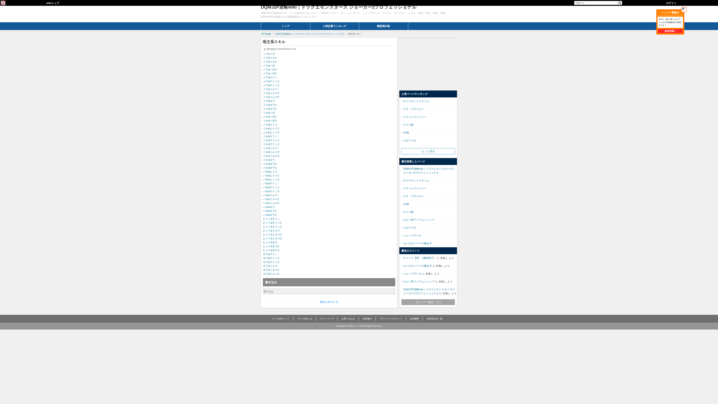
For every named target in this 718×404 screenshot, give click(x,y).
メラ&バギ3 (270, 73)
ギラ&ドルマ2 (271, 269)
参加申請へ (670, 31)
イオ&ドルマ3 (271, 155)
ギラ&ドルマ (270, 265)
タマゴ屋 (408, 124)
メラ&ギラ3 (270, 108)
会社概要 (414, 318)
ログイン (671, 2)
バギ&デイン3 (271, 191)
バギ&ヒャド (270, 171)
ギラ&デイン (270, 254)
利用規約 (367, 318)
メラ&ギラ (269, 101)
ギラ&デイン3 (271, 262)
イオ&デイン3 (271, 144)
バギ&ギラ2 (270, 210)
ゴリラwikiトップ (280, 318)
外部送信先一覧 (434, 318)
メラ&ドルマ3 (271, 97)
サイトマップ (327, 318)
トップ (285, 26)
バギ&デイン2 (271, 187)
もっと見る (428, 151)
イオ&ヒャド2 (271, 128)
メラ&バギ (269, 65)
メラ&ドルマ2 (271, 93)
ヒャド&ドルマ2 (272, 234)
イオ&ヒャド (270, 124)
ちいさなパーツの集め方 (417, 243)
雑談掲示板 (383, 26)
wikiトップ (52, 2)
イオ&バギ (269, 112)
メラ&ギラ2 (270, 104)
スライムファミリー (415, 116)
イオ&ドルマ (270, 148)
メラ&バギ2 (270, 69)
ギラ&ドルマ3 (271, 273)
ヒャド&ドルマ (271, 230)
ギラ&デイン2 (271, 258)
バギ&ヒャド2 (271, 175)
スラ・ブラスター (413, 109)
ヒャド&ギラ (270, 242)
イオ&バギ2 (270, 116)
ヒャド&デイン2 (272, 222)
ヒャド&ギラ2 (271, 246)
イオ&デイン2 (271, 140)
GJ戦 (406, 132)
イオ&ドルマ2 (271, 152)
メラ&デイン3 (271, 81)
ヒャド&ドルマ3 (272, 238)
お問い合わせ (348, 318)
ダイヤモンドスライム (416, 101)
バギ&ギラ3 (270, 214)
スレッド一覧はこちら (428, 302)
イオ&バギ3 (270, 120)
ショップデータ (412, 235)
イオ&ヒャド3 (271, 132)
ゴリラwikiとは (304, 318)
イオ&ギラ (269, 159)
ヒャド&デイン (271, 218)
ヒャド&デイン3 (272, 226)
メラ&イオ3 (270, 61)
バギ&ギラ (269, 207)
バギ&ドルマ (270, 195)
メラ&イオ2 (270, 57)
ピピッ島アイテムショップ (419, 219)
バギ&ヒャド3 (271, 179)
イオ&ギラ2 (270, 163)
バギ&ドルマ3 (271, 203)
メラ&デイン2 (271, 85)
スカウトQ (409, 140)
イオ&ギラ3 (270, 167)
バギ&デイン (270, 183)
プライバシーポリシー (391, 318)
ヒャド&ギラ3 (271, 250)
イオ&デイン (270, 136)
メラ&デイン (270, 77)
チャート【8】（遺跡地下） (419, 257)
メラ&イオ (269, 53)
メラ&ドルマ (270, 89)
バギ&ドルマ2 (271, 199)
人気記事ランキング (334, 26)
